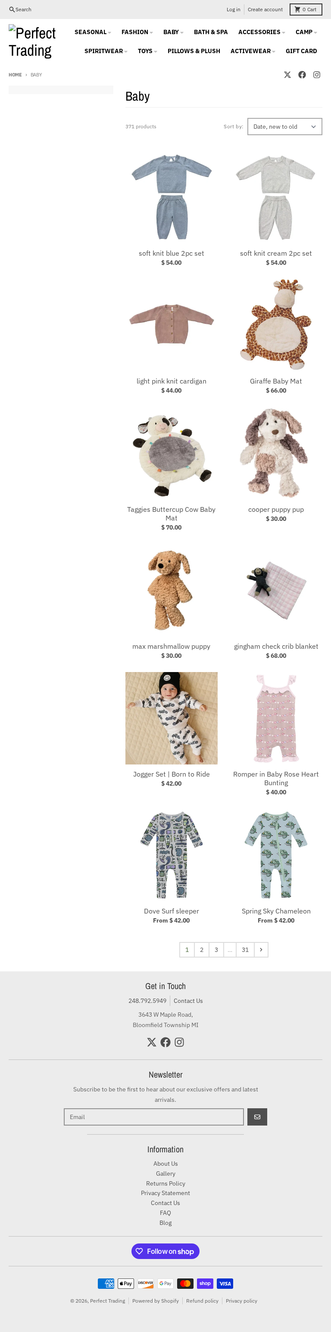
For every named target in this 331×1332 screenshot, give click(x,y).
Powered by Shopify (155, 1300)
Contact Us (188, 1001)
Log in (233, 9)
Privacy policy (241, 1300)
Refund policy (202, 1300)
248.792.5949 (147, 1001)
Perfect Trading (107, 1300)
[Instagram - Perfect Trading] (316, 74)
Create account (265, 9)
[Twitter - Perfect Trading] (287, 74)
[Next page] (261, 950)
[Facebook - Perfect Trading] (302, 74)
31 (245, 950)
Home (15, 75)
